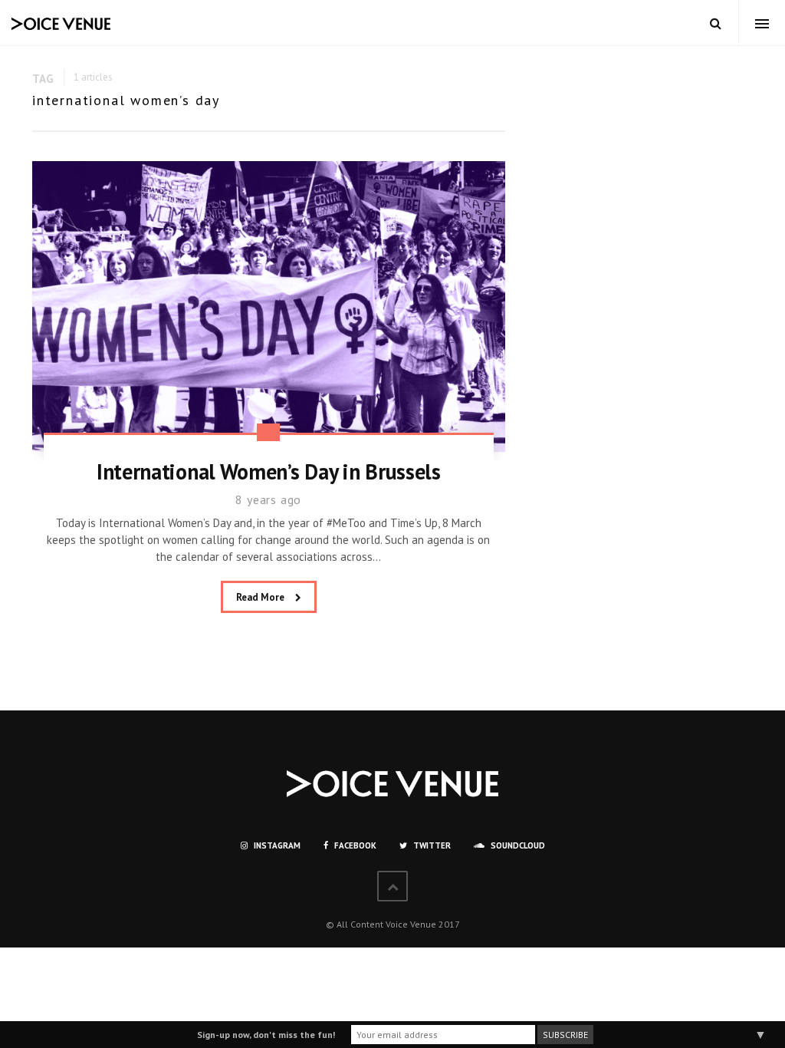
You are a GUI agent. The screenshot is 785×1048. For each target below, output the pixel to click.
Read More (261, 597)
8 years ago (268, 499)
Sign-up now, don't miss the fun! (266, 1034)
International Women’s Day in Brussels (269, 471)
